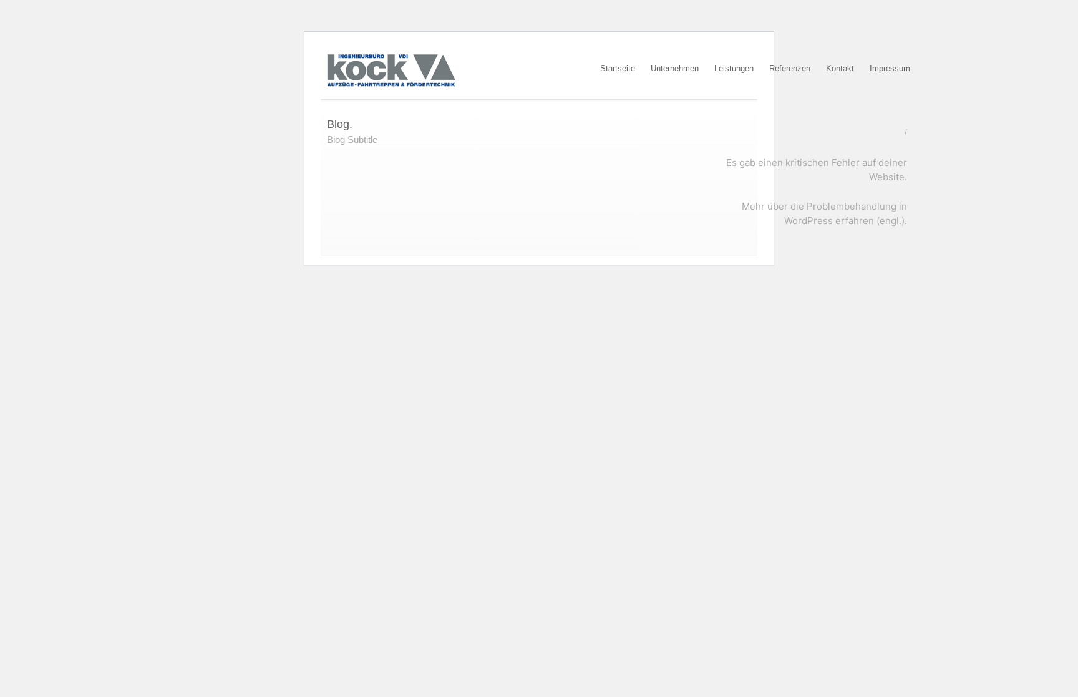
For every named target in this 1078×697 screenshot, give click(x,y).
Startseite (617, 68)
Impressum (890, 68)
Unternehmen (675, 68)
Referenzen (789, 68)
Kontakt (840, 68)
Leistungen (734, 68)
